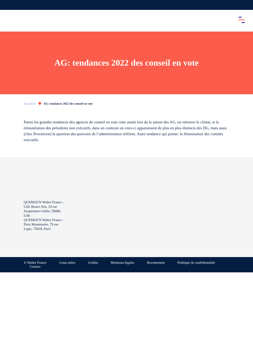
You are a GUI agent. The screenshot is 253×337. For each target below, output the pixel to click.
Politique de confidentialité (196, 263)
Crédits (93, 263)
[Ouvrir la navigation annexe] (8, 5)
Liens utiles (67, 263)
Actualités (30, 103)
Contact (35, 267)
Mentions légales (122, 263)
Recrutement (156, 263)
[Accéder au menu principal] (241, 19)
